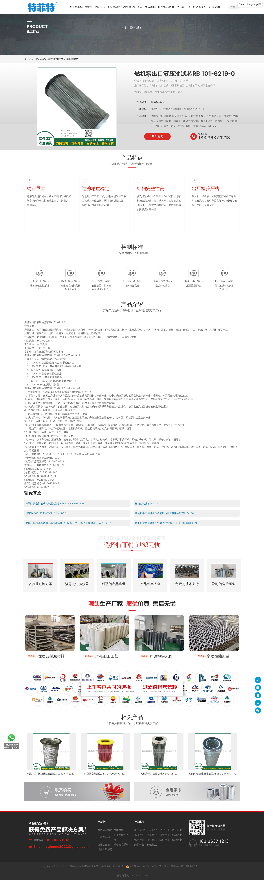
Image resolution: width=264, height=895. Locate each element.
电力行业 (177, 834)
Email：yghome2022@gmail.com (61, 846)
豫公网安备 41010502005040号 (145, 866)
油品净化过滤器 (132, 7)
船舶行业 (139, 844)
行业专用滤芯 (112, 7)
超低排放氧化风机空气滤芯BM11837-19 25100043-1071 (166, 523)
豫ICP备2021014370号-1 (113, 866)
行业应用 (214, 7)
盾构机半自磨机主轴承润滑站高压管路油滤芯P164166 (164, 513)
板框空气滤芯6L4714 (146, 503)
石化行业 (152, 839)
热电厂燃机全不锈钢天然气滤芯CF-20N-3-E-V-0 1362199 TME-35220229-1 (68, 523)
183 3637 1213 (214, 137)
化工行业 (164, 829)
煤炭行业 (164, 834)
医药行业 (177, 829)
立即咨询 (157, 136)
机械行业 (139, 834)
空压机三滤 (184, 7)
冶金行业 (152, 829)
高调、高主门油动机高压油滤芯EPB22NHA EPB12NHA (56, 503)
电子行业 (139, 839)
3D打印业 (139, 829)
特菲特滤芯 (72, 59)
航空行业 (177, 839)
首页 (31, 59)
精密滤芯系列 (166, 7)
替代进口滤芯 (93, 7)
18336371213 (57, 840)
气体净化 (150, 7)
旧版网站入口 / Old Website (132, 875)
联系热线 (202, 133)
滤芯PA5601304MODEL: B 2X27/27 (46, 513)
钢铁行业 (152, 844)
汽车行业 (152, 834)
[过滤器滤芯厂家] (42, 6)
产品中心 (41, 59)
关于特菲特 (76, 7)
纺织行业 (164, 839)
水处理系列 (200, 7)
